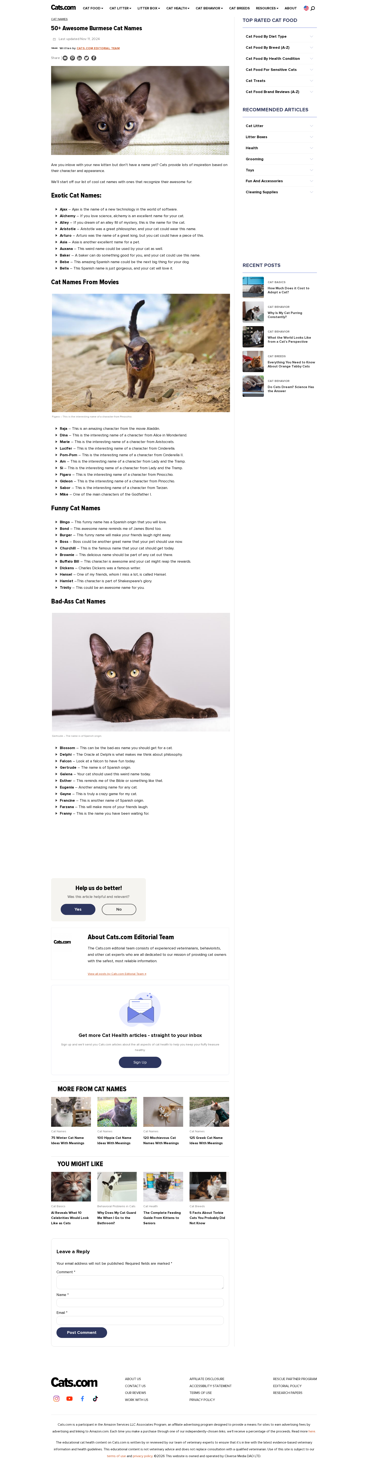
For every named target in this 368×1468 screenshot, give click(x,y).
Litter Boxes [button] (256, 137)
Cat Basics (58, 1206)
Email (62, 1312)
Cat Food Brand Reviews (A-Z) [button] (272, 91)
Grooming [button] (254, 159)
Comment (65, 1272)
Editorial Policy (287, 1386)
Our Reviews (135, 1393)
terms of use (116, 1456)
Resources (266, 8)
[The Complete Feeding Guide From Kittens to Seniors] (163, 1200)
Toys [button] (250, 170)
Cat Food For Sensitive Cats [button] (271, 69)
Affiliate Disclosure (207, 1379)
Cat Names (59, 19)
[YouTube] (69, 1398)
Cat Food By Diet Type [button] (266, 36)
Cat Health (176, 8)
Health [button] (252, 148)
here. (312, 1431)
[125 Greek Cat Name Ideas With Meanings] (209, 1125)
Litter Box (147, 8)
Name (62, 1294)
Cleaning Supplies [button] (262, 192)
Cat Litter (119, 8)
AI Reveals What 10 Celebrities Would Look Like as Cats (70, 1218)
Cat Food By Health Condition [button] (273, 58)
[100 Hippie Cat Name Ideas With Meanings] (117, 1125)
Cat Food (92, 8)
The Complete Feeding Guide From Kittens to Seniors (162, 1218)
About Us (133, 1379)
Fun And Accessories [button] (264, 181)
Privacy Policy (202, 1400)
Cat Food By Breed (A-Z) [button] (267, 47)
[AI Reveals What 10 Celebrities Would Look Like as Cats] (71, 1200)
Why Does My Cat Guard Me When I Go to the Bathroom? (116, 1218)
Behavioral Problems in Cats (116, 1206)
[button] (306, 8)
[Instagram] (56, 1398)
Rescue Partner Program (295, 1379)
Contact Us (135, 1386)
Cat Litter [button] (254, 125)
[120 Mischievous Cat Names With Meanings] (163, 1125)
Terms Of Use (201, 1393)
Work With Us (136, 1400)
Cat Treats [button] (255, 80)
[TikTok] (95, 1398)
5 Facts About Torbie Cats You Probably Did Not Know (207, 1218)
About (291, 8)
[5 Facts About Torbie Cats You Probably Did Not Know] (209, 1200)
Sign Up (140, 1062)
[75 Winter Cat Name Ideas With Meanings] (71, 1125)
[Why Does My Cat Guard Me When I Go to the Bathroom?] (117, 1200)
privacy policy (142, 1456)
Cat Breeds (239, 8)
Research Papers (287, 1393)
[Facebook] (82, 1398)
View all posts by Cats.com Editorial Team (117, 974)
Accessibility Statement (211, 1386)
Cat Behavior (208, 8)
